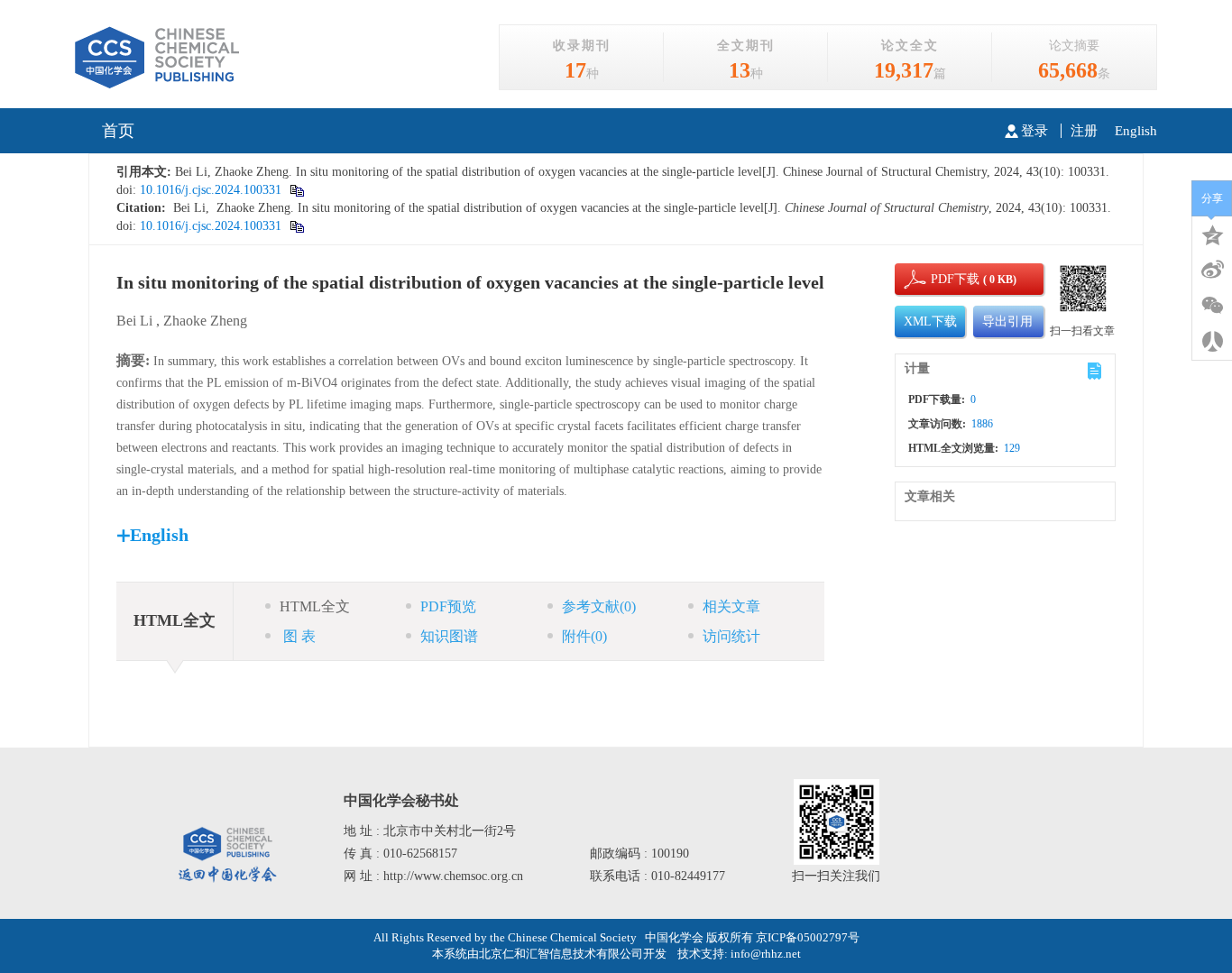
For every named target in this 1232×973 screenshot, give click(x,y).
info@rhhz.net (766, 953)
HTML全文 (315, 606)
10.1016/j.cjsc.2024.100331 (208, 190)
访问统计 (731, 636)
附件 (584, 636)
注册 (1084, 131)
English (1136, 131)
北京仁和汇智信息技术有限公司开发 (573, 953)
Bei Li (134, 320)
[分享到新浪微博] (1212, 269)
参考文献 (599, 606)
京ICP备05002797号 (808, 937)
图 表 (298, 636)
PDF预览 (448, 606)
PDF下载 (940, 279)
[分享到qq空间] (1212, 233)
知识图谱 (449, 636)
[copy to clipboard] (296, 190)
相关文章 (731, 606)
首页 (118, 131)
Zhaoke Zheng (205, 320)
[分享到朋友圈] (1212, 306)
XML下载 (930, 321)
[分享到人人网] (1212, 342)
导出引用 (1007, 321)
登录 (1034, 131)
